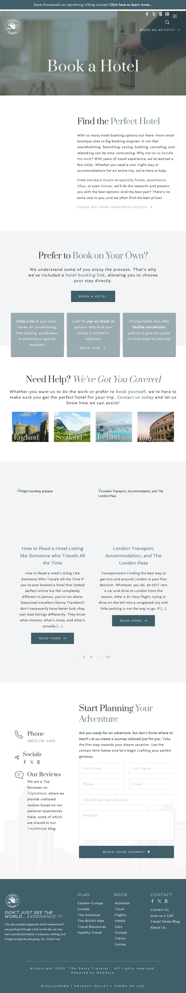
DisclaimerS (55, 986)
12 (108, 656)
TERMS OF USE (129, 986)
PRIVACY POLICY (91, 986)
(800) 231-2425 (41, 741)
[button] (175, 16)
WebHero (106, 972)
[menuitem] (90, 903)
